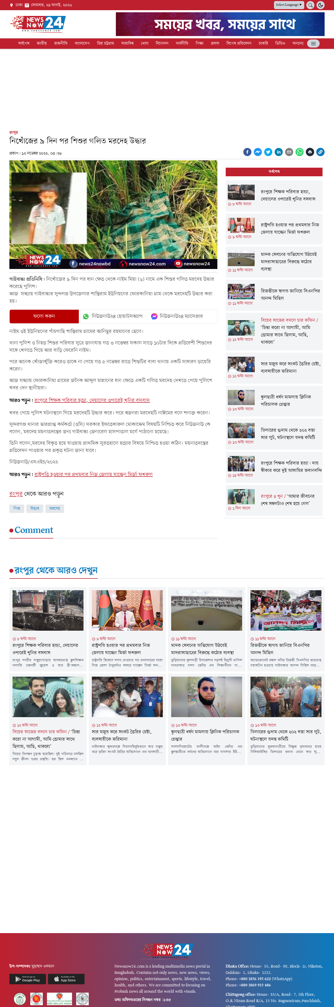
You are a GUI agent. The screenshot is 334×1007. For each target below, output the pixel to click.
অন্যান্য (298, 43)
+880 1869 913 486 (255, 985)
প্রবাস (215, 43)
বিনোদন (162, 43)
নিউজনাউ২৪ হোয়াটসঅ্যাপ (117, 316)
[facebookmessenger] (258, 152)
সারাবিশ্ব (127, 43)
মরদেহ (55, 509)
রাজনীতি (61, 43)
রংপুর (13, 133)
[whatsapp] (299, 152)
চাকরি (263, 43)
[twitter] (268, 152)
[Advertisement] (167, 88)
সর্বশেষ (23, 43)
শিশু (17, 509)
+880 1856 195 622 (255, 979)
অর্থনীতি (182, 43)
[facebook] (247, 152)
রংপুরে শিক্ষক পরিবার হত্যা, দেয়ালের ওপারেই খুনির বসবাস (92, 400)
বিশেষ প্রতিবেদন (239, 43)
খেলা (144, 43)
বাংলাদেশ (82, 43)
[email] (289, 152)
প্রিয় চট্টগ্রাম (105, 43)
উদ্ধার (35, 509)
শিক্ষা (200, 43)
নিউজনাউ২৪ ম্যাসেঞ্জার (181, 316)
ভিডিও (280, 43)
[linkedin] (279, 152)
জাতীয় (42, 43)
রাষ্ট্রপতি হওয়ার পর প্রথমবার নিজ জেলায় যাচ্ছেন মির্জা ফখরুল (93, 474)
